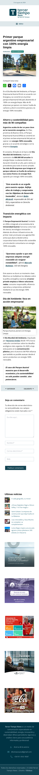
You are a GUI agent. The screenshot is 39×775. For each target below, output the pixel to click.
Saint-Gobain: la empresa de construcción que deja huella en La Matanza (22, 513)
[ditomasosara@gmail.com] (19, 752)
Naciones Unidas (13, 341)
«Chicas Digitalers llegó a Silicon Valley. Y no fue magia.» (22, 506)
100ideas (28, 770)
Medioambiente (17, 51)
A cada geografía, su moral (20, 499)
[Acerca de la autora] (19, 747)
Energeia (14, 146)
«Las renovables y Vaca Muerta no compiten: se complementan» (22, 522)
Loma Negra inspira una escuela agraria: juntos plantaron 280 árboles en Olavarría (22, 530)
